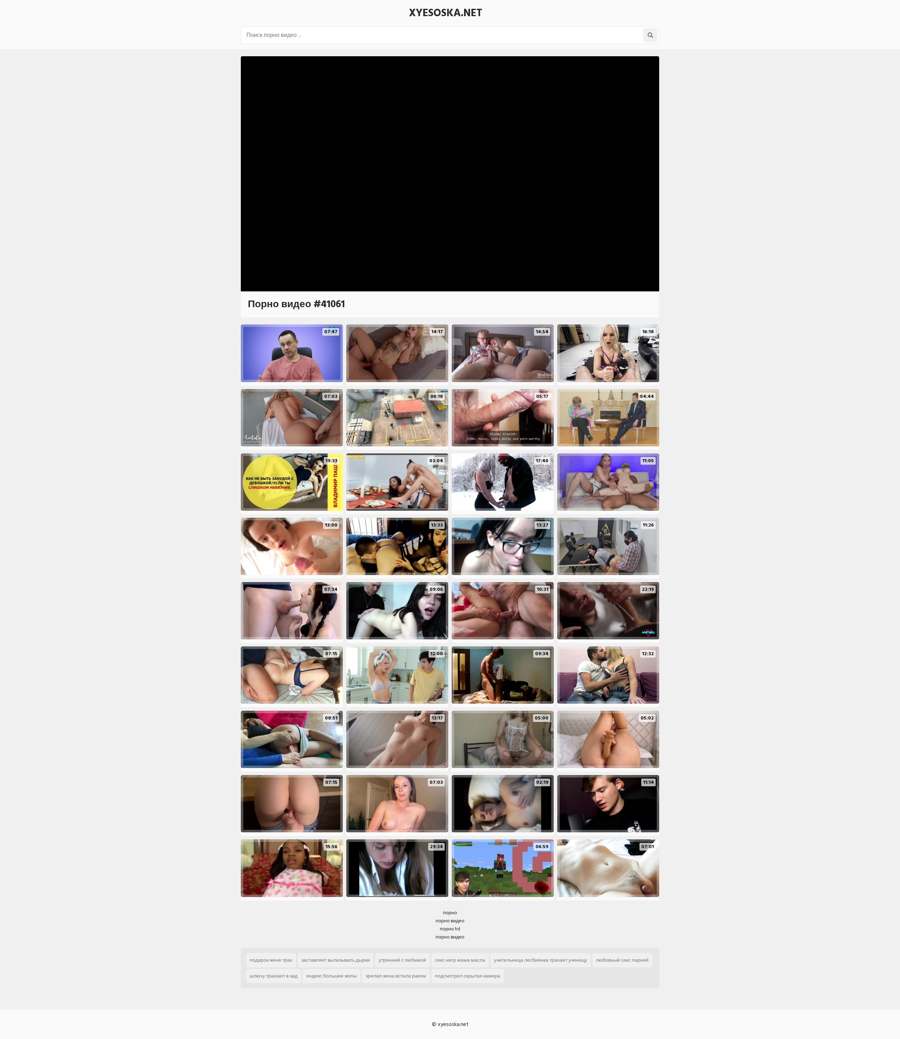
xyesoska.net (445, 13)
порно (450, 913)
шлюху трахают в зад (273, 976)
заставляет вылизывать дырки (335, 960)
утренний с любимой (402, 960)
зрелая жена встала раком (396, 976)
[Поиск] (650, 35)
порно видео (450, 921)
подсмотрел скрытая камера (467, 976)
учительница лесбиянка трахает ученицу (540, 960)
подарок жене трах (271, 960)
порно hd (450, 929)
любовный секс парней (622, 960)
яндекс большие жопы (331, 976)
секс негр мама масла (460, 960)
